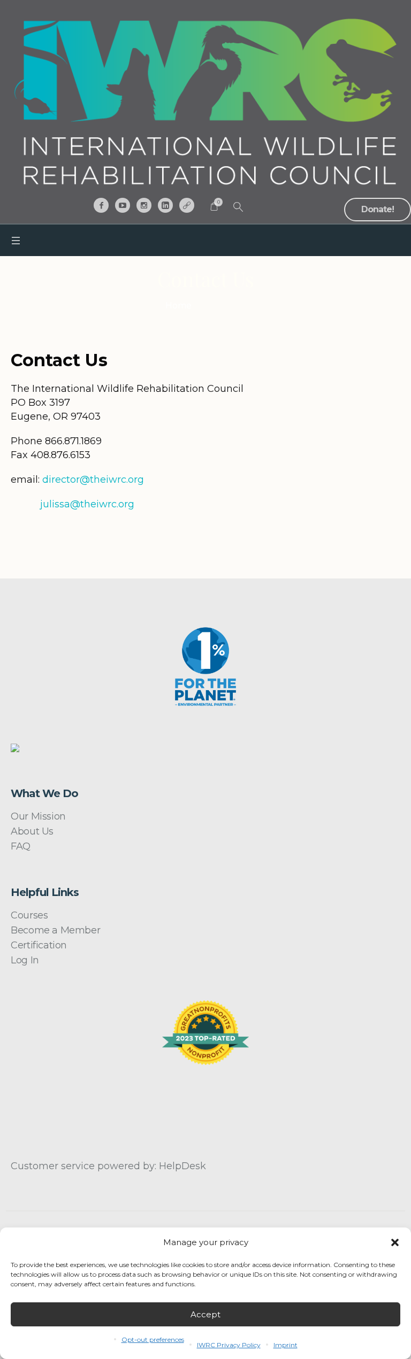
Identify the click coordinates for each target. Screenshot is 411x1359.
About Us (32, 831)
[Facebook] (101, 205)
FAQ (21, 846)
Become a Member (55, 930)
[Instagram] (143, 205)
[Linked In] (165, 205)
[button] (395, 1242)
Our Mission (38, 816)
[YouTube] (122, 205)
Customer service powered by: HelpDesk (108, 1166)
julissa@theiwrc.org (87, 504)
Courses (29, 915)
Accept (205, 1314)
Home (178, 305)
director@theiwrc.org (93, 479)
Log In (25, 960)
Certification (39, 945)
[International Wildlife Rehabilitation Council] (205, 101)
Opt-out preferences (152, 1339)
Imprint (285, 1345)
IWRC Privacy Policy (229, 1345)
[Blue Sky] (186, 205)
